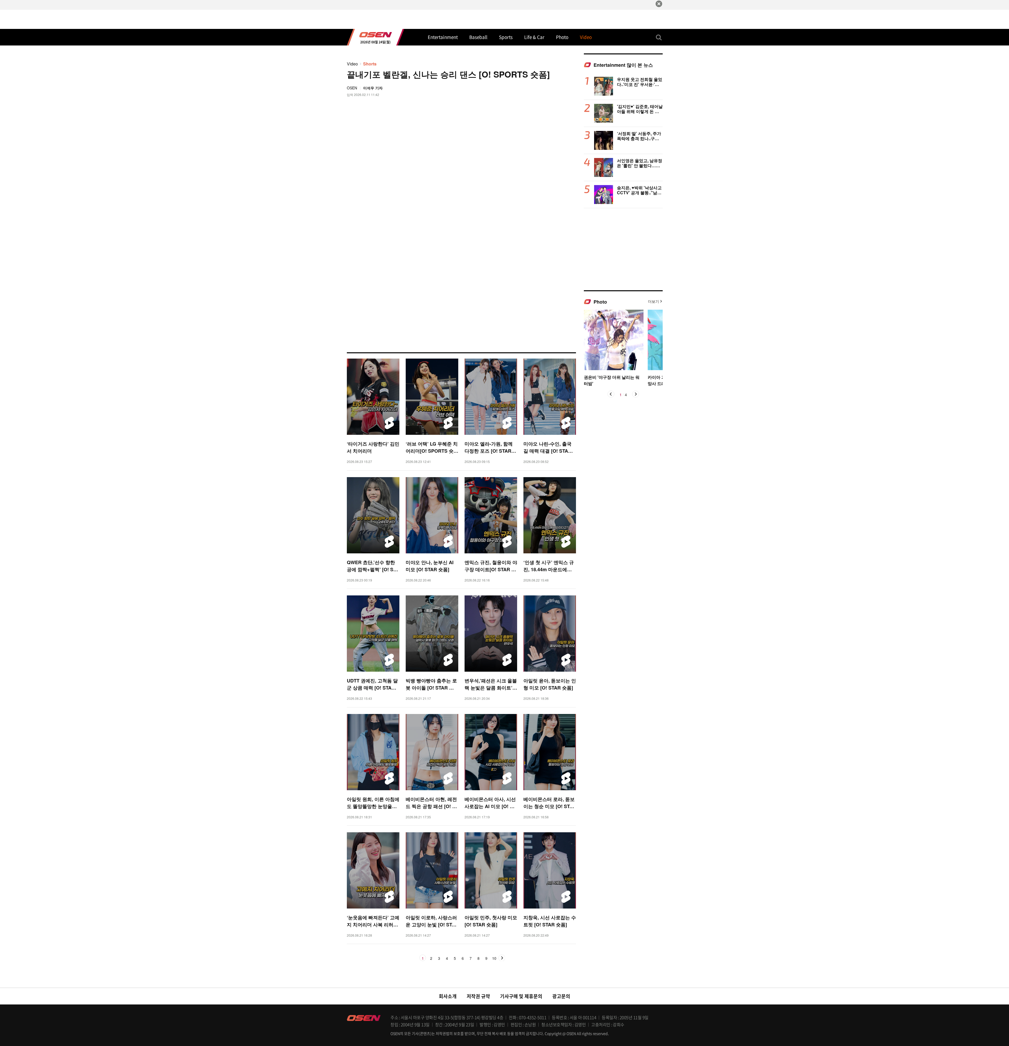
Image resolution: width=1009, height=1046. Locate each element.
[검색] (659, 37)
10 (494, 958)
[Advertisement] (623, 249)
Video (352, 63)
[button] (611, 394)
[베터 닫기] (659, 4)
